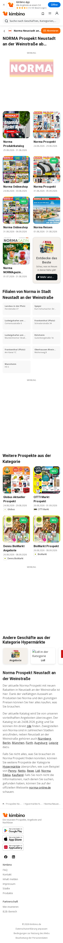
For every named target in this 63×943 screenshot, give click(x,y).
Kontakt (7, 874)
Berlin (6, 743)
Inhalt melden (10, 879)
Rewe (30, 771)
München (18, 743)
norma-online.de (40, 787)
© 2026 (31, 924)
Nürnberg (44, 739)
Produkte (8, 893)
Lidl (37, 771)
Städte (6, 888)
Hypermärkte (11, 766)
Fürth (29, 743)
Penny (12, 771)
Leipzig (53, 743)
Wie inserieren (11, 906)
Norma (46, 771)
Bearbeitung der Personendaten (32, 938)
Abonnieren (52, 30)
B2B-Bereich (10, 911)
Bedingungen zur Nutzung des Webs (32, 933)
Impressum (9, 884)
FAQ (5, 870)
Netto (22, 771)
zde (29, 726)
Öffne (54, 4)
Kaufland (17, 775)
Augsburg (40, 743)
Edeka (6, 775)
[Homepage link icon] (3, 803)
